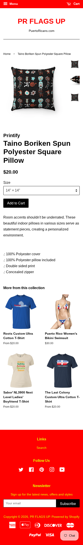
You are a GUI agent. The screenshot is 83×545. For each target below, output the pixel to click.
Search (41, 447)
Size (6, 182)
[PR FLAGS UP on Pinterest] (41, 470)
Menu (13, 4)
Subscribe (68, 503)
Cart (76, 3)
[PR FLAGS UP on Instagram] (51, 470)
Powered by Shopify (65, 516)
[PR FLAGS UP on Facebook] (31, 470)
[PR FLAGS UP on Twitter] (21, 470)
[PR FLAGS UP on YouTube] (62, 470)
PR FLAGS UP (41, 21)
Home (7, 54)
